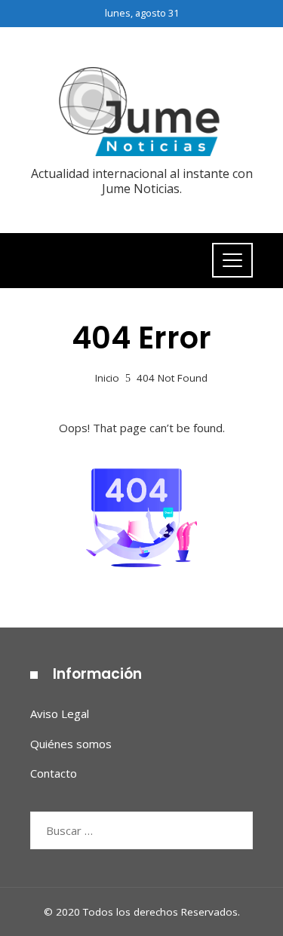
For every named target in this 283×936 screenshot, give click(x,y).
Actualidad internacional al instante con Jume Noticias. (142, 180)
